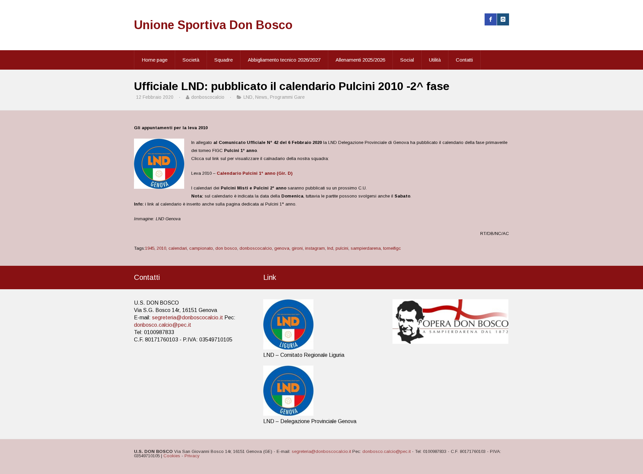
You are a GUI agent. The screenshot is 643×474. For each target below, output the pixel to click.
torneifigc (392, 248)
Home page (154, 60)
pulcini (342, 248)
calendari (177, 248)
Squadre (223, 60)
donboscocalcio (255, 248)
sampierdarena (366, 248)
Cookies (171, 455)
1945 (149, 248)
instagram (315, 248)
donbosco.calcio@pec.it (162, 325)
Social (407, 60)
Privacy (192, 455)
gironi (297, 248)
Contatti (464, 60)
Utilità (435, 60)
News (261, 97)
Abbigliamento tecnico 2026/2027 (284, 60)
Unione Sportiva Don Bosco (213, 25)
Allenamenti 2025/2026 (360, 60)
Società (191, 60)
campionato (201, 248)
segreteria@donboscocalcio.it (187, 317)
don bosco (226, 248)
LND (248, 97)
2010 (161, 248)
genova (281, 248)
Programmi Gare (287, 97)
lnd (330, 248)
